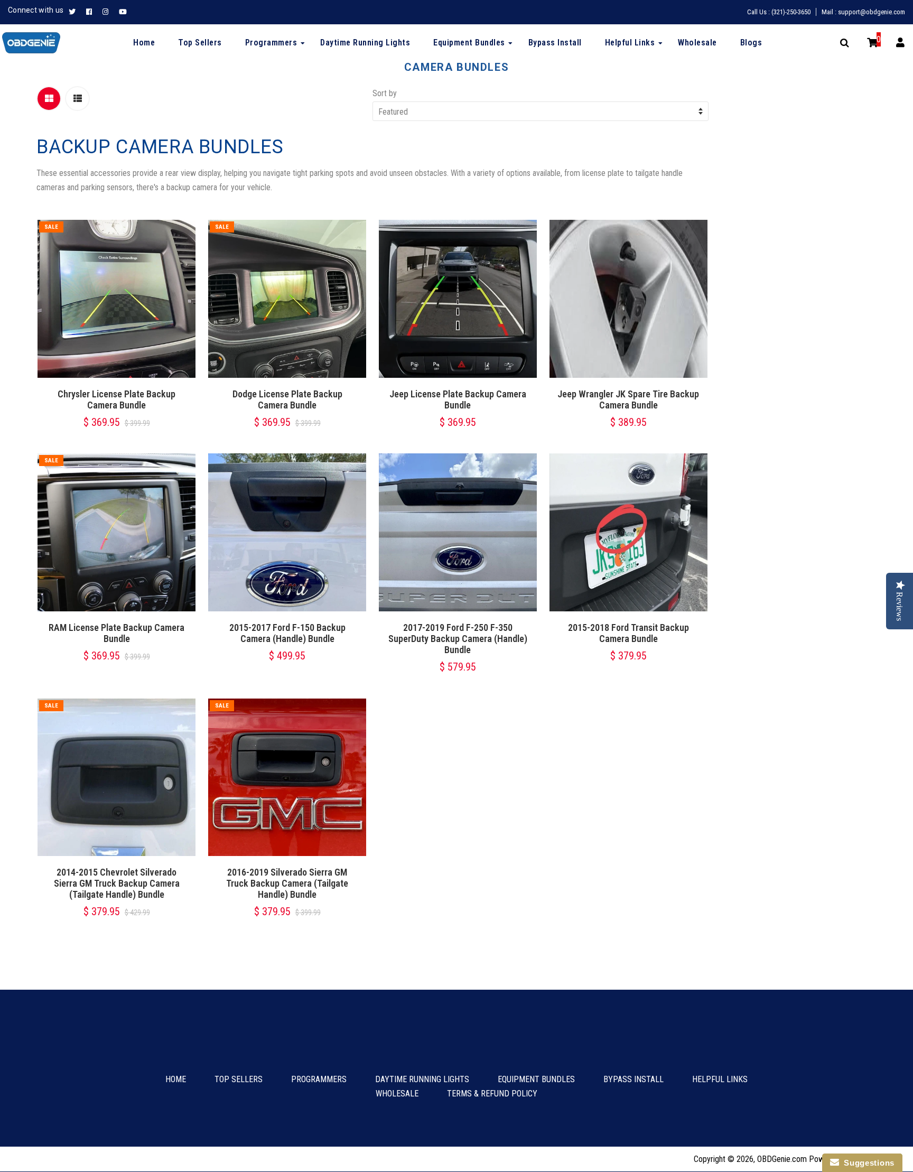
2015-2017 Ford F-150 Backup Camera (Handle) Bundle (287, 633)
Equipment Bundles (536, 1079)
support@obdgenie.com (871, 12)
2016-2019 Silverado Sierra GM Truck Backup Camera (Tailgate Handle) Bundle (287, 883)
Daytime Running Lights (422, 1079)
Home (175, 1079)
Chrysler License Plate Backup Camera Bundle (116, 399)
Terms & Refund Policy (492, 1094)
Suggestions (867, 1162)
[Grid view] (48, 98)
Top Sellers (239, 1079)
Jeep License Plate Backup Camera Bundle (457, 399)
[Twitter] (75, 12)
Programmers (319, 1079)
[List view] (77, 98)
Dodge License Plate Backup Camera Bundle (287, 399)
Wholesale (397, 1094)
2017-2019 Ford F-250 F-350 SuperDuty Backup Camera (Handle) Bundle (457, 638)
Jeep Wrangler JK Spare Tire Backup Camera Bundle (628, 399)
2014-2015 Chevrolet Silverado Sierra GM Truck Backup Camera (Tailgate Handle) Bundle (117, 883)
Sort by (384, 93)
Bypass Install (633, 1079)
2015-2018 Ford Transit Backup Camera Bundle (628, 633)
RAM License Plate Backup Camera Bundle (116, 633)
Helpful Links (720, 1079)
